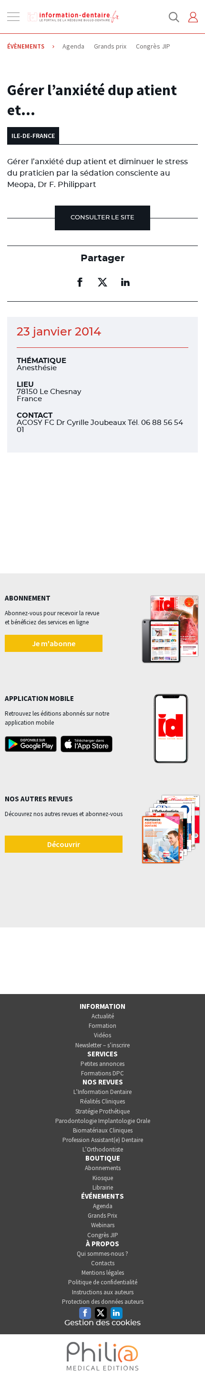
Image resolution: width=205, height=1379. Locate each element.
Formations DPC (102, 1073)
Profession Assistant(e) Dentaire (102, 1140)
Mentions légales (103, 1273)
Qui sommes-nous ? (102, 1254)
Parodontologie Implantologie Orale (102, 1121)
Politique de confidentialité (102, 1282)
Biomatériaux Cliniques (103, 1130)
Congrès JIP (102, 1235)
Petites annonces (102, 1064)
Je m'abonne (53, 643)
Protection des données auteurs (103, 1302)
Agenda (103, 1206)
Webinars (102, 1225)
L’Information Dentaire (102, 1092)
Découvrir (63, 844)
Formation (102, 1026)
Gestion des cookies (102, 1323)
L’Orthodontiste (102, 1149)
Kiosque (102, 1178)
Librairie (102, 1187)
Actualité (103, 1016)
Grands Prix (102, 1216)
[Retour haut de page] (187, 1354)
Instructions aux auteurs (102, 1292)
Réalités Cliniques (102, 1101)
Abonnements (103, 1168)
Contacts (102, 1263)
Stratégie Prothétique (102, 1111)
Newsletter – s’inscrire (102, 1045)
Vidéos (102, 1035)
